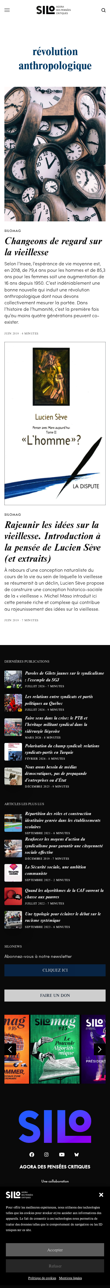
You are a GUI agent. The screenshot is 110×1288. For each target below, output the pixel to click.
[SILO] (55, 10)
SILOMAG (12, 230)
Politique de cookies (42, 1278)
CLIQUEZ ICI (55, 970)
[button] (101, 1195)
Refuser (55, 1266)
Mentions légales (70, 1278)
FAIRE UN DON (55, 995)
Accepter (55, 1250)
